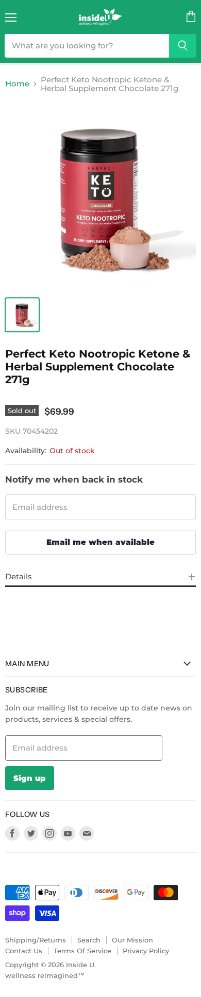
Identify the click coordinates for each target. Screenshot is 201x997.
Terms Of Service (82, 951)
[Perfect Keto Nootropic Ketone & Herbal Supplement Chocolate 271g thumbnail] (22, 314)
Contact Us (23, 951)
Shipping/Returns (35, 940)
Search (88, 940)
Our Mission (132, 940)
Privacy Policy (146, 951)
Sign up (29, 778)
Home (17, 83)
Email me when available (100, 542)
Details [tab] (18, 576)
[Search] (182, 46)
